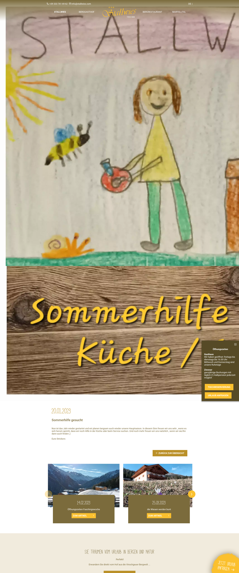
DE (189, 3)
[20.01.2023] (119, 200)
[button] (48, 494)
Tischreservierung (219, 387)
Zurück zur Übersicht (171, 453)
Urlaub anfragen (218, 395)
